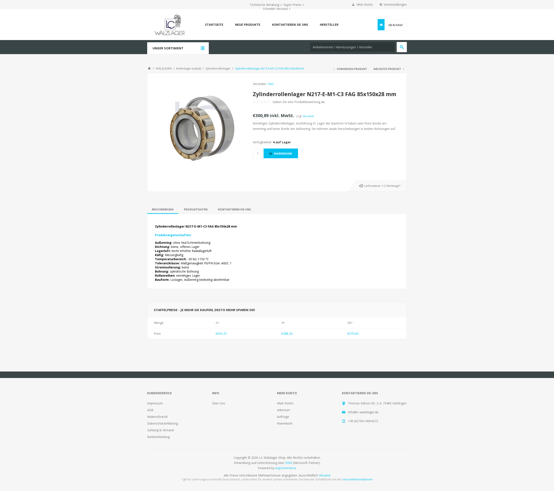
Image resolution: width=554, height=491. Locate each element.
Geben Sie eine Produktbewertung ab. (299, 102)
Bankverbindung (158, 437)
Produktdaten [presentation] (196, 209)
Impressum (155, 403)
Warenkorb (284, 423)
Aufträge (283, 417)
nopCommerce (285, 468)
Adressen (283, 410)
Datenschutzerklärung (162, 423)
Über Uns (218, 403)
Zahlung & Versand (160, 430)
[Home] (149, 68)
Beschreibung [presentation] (163, 209)
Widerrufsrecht (157, 417)
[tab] (162, 209)
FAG (271, 84)
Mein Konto (364, 4)
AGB (150, 410)
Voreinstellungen (395, 4)
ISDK (288, 463)
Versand (308, 116)
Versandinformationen (358, 479)
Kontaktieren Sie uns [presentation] (234, 209)
